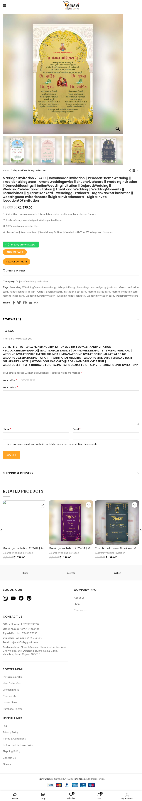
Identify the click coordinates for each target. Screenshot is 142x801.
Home (6, 170)
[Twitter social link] (19, 302)
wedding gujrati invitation (40, 295)
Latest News (10, 702)
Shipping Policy (11, 751)
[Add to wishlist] (42, 505)
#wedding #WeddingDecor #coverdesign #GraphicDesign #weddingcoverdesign (56, 287)
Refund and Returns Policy (18, 745)
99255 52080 (34, 637)
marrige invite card (13, 295)
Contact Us (9, 696)
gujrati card (110, 287)
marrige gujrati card (99, 291)
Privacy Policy (10, 732)
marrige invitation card (125, 291)
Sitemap (7, 764)
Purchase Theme (13, 708)
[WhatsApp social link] (36, 302)
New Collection (12, 683)
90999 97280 (31, 624)
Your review (10, 387)
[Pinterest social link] (25, 302)
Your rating (10, 379)
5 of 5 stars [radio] (33, 380)
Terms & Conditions (14, 738)
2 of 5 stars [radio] (25, 380)
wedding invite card (127, 295)
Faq (5, 725)
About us (79, 597)
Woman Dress (11, 689)
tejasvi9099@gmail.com (24, 642)
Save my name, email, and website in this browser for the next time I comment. (52, 443)
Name (7, 429)
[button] (118, 76)
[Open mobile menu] (4, 5)
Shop (77, 603)
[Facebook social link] (13, 302)
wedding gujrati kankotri (71, 295)
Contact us (80, 610)
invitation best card (75, 291)
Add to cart (14, 252)
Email (77, 429)
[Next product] (137, 170)
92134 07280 (31, 628)
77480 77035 (29, 633)
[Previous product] (130, 170)
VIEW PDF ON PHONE (17, 261)
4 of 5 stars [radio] (31, 380)
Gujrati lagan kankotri (49, 291)
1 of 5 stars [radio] (22, 380)
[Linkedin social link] (30, 302)
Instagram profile (13, 676)
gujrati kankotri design (22, 291)
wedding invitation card (100, 295)
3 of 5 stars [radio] (28, 380)
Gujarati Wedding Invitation (29, 170)
